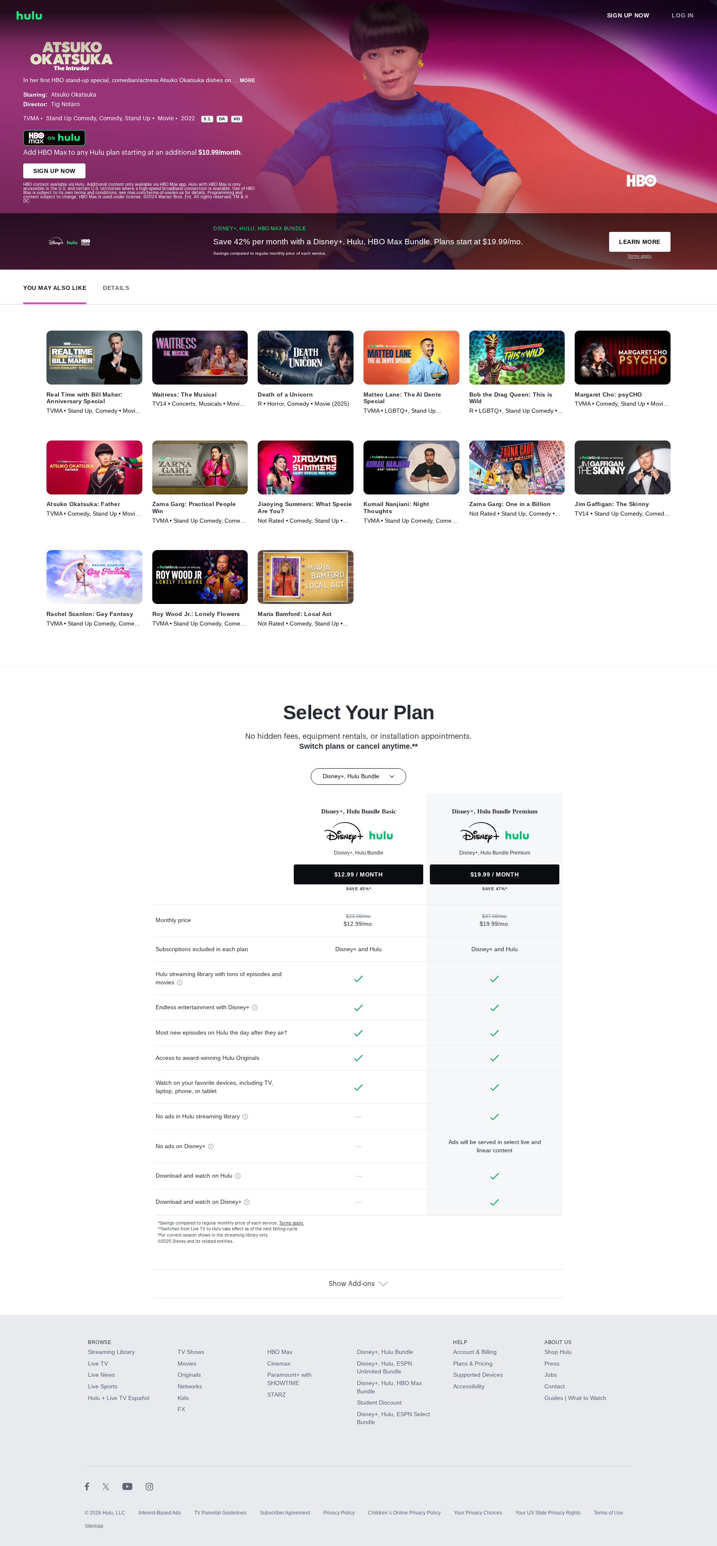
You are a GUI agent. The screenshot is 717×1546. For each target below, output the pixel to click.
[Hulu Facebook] (93, 1486)
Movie (166, 119)
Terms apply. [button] (291, 1223)
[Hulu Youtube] (134, 1486)
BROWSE (100, 1342)
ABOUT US (558, 1342)
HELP (460, 1342)
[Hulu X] (112, 1486)
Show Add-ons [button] (352, 1284)
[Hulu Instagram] (149, 1486)
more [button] (248, 80)
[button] (54, 286)
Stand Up (138, 119)
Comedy (110, 119)
